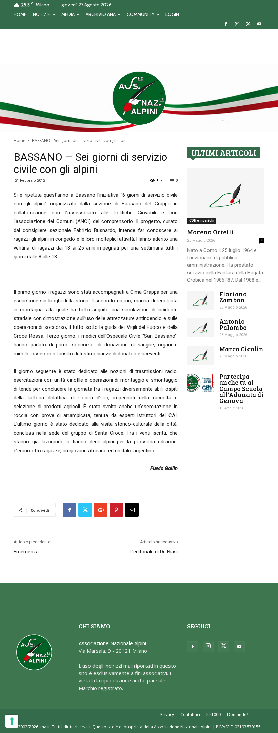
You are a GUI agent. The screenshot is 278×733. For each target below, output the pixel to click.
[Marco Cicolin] (200, 355)
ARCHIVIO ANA (101, 14)
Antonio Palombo (233, 324)
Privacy (167, 714)
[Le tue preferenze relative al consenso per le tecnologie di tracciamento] (11, 721)
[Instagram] (237, 24)
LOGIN (172, 14)
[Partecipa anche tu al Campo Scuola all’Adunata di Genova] (200, 382)
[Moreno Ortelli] (225, 196)
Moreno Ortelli (210, 231)
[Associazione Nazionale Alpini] (139, 98)
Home (19, 140)
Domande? (237, 714)
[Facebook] (226, 24)
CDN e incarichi (201, 220)
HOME (20, 14)
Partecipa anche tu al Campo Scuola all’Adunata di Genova (241, 388)
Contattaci (190, 714)
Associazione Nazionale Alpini (112, 643)
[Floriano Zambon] (200, 300)
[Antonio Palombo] (200, 327)
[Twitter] (248, 24)
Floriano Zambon (233, 297)
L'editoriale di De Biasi (154, 552)
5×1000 (213, 714)
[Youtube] (259, 24)
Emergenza (26, 552)
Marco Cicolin (241, 348)
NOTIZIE (41, 14)
